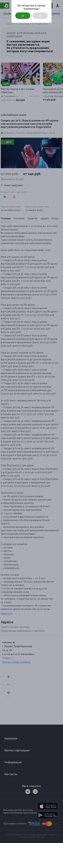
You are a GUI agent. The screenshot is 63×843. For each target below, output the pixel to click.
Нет (40, 15)
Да (22, 15)
